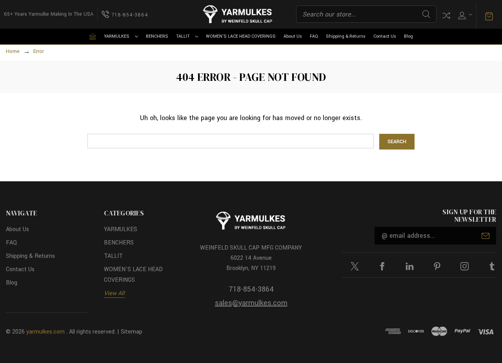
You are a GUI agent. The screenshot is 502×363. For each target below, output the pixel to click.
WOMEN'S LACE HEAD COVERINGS (241, 36)
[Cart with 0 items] (489, 15)
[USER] (464, 14)
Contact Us (384, 36)
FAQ (314, 36)
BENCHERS (157, 36)
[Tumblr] (492, 266)
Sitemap (131, 332)
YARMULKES (116, 36)
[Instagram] (464, 266)
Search (426, 14)
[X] (355, 266)
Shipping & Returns (346, 36)
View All (114, 293)
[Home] (92, 36)
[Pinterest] (437, 266)
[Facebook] (382, 266)
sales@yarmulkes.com (251, 303)
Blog (408, 36)
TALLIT (183, 36)
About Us (293, 36)
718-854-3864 (251, 289)
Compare (446, 15)
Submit (485, 236)
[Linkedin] (410, 266)
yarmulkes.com (45, 332)
